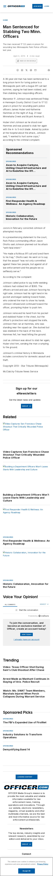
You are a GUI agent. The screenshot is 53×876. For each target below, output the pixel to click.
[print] (49, 70)
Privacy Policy (42, 864)
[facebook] (17, 70)
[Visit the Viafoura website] (43, 616)
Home (5, 20)
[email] (35, 70)
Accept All (26, 871)
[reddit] (31, 70)
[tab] (10, 604)
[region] (26, 610)
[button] (5, 6)
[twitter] (26, 70)
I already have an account (26, 639)
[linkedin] (22, 70)
